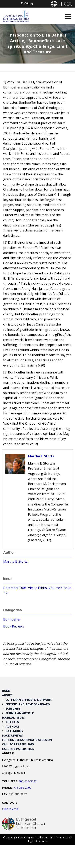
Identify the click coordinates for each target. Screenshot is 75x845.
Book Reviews (13, 626)
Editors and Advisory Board (28, 704)
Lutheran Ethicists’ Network (29, 700)
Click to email (10, 809)
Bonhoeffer (12, 619)
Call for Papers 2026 (18, 749)
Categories (14, 731)
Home (6, 691)
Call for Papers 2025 (18, 744)
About (7, 695)
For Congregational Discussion (27, 740)
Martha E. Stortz (41, 456)
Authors (12, 726)
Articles (12, 722)
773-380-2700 (22, 787)
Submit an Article (20, 713)
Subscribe (13, 708)
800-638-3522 (28, 781)
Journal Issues (13, 717)
